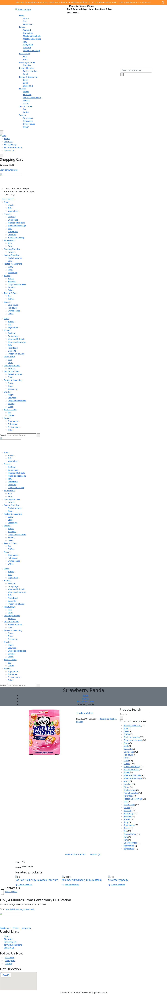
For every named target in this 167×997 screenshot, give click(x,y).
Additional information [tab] (75, 854)
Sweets (26, 100)
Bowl (25, 74)
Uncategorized (130, 842)
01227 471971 (73, 12)
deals (126, 746)
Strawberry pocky (118, 880)
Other (26, 126)
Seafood (27, 30)
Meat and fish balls (32, 36)
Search (3, 435)
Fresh (21, 15)
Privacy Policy (10, 144)
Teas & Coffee (25, 106)
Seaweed (27, 94)
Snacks (22, 88)
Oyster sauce (29, 124)
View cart (4, 170)
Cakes (26, 103)
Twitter (8, 963)
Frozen (22, 27)
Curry (25, 80)
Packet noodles (30, 71)
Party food (28, 44)
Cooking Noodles (27, 62)
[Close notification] (163, 2)
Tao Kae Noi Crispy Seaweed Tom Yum (36, 880)
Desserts (27, 47)
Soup (25, 83)
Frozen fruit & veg (31, 50)
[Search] (38, 435)
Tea (24, 109)
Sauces (22, 115)
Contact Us (9, 150)
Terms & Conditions (13, 147)
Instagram (10, 960)
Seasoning (28, 85)
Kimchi (26, 18)
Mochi (26, 91)
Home (7, 138)
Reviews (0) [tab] (95, 854)
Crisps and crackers (32, 97)
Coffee (26, 112)
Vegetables (28, 24)
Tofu (25, 21)
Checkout (13, 170)
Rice (25, 56)
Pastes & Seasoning (28, 77)
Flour (25, 59)
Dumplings (28, 33)
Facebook (9, 957)
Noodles (27, 65)
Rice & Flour (24, 53)
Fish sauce (28, 121)
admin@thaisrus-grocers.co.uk (20, 909)
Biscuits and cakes (85, 701)
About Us (8, 141)
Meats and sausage (32, 39)
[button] (84, 713)
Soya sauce (28, 118)
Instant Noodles (26, 68)
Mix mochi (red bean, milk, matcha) (82, 880)
